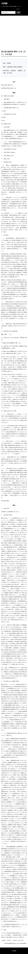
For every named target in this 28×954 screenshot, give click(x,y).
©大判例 (14, 951)
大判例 (4, 3)
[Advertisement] (14, 31)
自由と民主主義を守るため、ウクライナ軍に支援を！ (15, 943)
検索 (18, 12)
